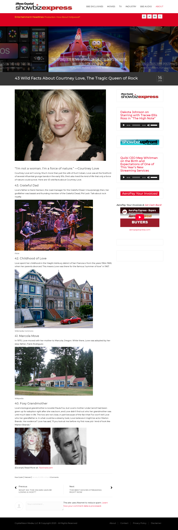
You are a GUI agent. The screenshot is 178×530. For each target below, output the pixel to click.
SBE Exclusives (94, 6)
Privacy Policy (139, 523)
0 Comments (54, 477)
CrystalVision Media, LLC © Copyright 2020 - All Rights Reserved (46, 523)
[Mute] (148, 125)
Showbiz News (14, 68)
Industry (130, 6)
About (159, 6)
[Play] (123, 125)
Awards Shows (149, 68)
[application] (139, 125)
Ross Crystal (19, 477)
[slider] (154, 125)
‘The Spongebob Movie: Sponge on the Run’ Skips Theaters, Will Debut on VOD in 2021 (89, 61)
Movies (111, 6)
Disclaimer (156, 523)
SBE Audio (146, 6)
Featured (75, 68)
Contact (124, 523)
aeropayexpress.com (139, 229)
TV (120, 6)
